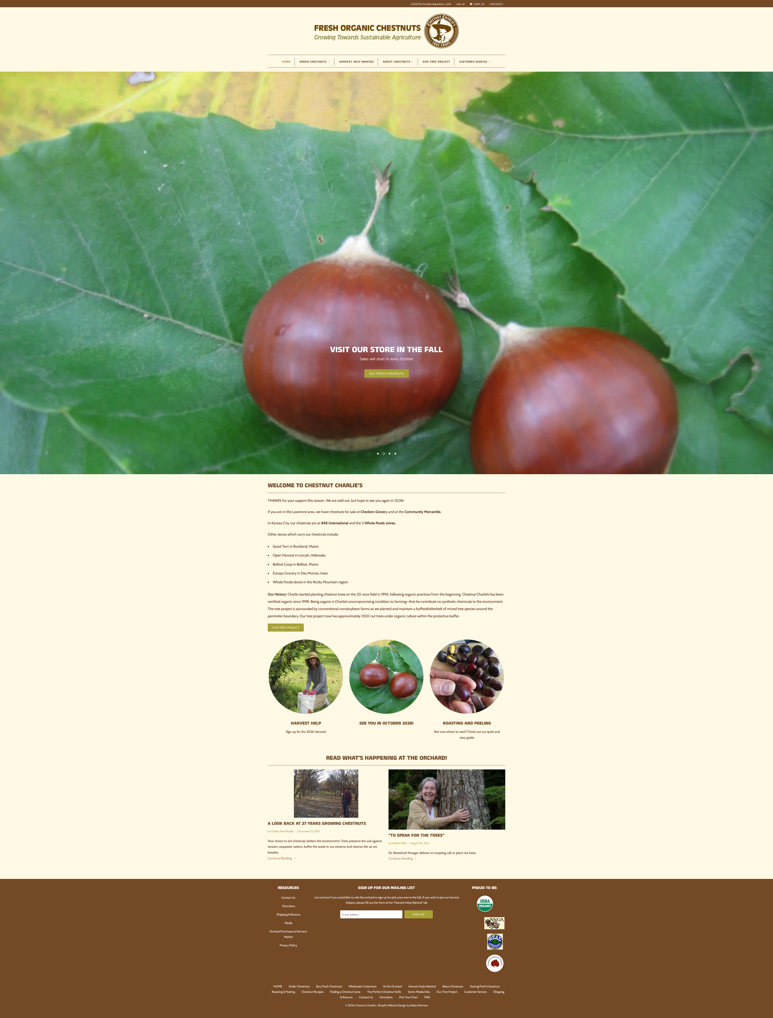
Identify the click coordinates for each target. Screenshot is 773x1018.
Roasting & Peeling (283, 992)
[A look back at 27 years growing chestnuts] (326, 793)
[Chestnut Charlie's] (386, 30)
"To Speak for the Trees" (416, 835)
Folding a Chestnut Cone (345, 992)
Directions (288, 906)
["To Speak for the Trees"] (447, 799)
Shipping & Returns (288, 914)
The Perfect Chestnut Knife (384, 992)
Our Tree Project (436, 62)
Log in (460, 4)
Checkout (496, 4)
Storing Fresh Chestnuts (485, 986)
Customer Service (475, 992)
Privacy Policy (288, 945)
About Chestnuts (452, 986)
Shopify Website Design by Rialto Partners (403, 1005)
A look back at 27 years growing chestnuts (317, 823)
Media (288, 923)
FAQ (427, 997)
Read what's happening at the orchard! (386, 758)
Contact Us (288, 897)
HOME (286, 62)
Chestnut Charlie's (365, 1005)
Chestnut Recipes (312, 992)
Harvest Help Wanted (356, 62)
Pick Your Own (408, 997)
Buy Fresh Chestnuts (329, 986)
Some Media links (419, 992)
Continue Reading (280, 858)
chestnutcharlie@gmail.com (431, 4)
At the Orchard (392, 986)
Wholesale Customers (362, 986)
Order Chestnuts (299, 986)
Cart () (479, 4)
